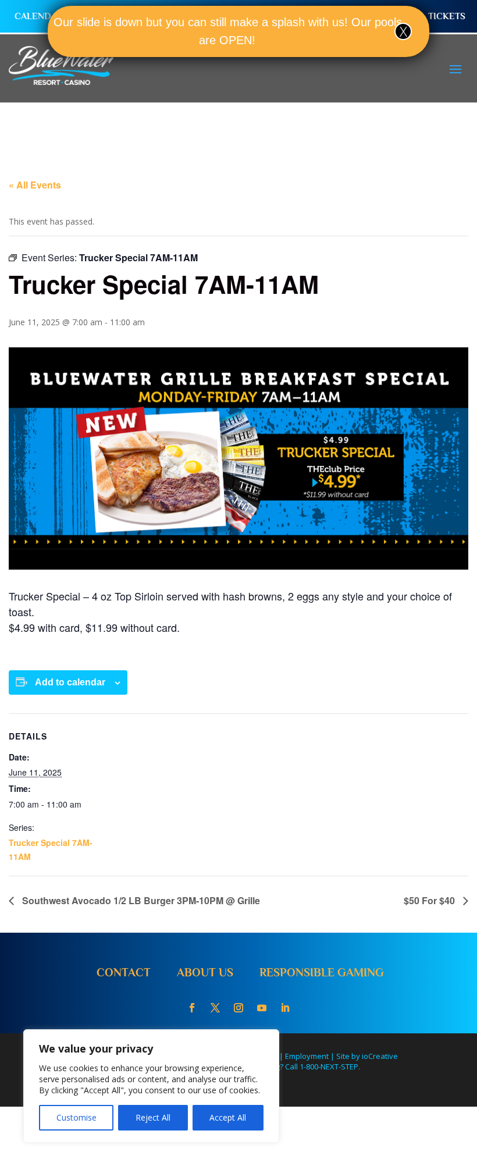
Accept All (227, 1117)
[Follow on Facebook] (192, 1007)
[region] (151, 1086)
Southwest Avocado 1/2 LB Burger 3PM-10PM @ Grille (140, 900)
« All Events (35, 184)
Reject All (153, 1117)
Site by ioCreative (367, 1056)
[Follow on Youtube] (261, 1007)
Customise (76, 1117)
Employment (307, 1056)
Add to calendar (70, 682)
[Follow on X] (215, 1007)
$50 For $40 (430, 900)
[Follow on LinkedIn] (285, 1007)
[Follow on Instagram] (238, 1007)
